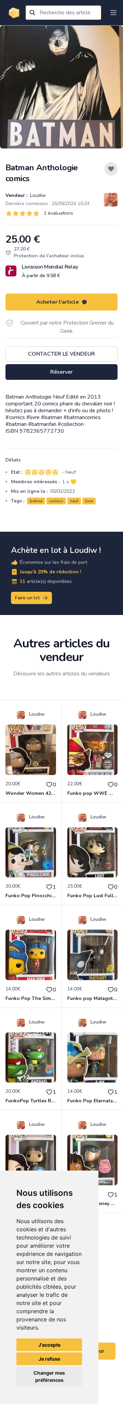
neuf (74, 501)
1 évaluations (58, 213)
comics (56, 501)
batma (36, 501)
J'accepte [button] (49, 1345)
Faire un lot (27, 597)
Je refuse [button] (49, 1359)
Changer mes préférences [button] (49, 1376)
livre (89, 501)
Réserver (61, 372)
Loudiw (37, 195)
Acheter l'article (57, 302)
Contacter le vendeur (61, 354)
